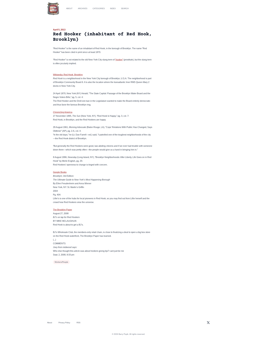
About (69, 8)
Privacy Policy (64, 322)
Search (125, 8)
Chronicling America (62, 112)
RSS (78, 322)
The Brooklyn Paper (62, 210)
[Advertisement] (180, 49)
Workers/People (61, 262)
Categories (99, 8)
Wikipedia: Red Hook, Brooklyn (68, 75)
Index (113, 8)
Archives (82, 8)
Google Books (60, 172)
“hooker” (119, 60)
